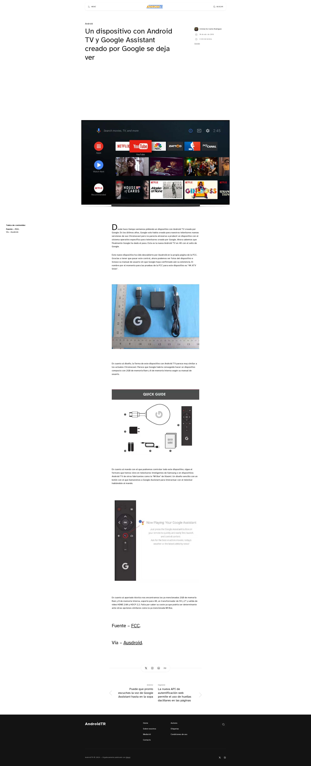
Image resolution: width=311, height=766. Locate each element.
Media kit (147, 734)
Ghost (128, 757)
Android (89, 24)
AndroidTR (95, 724)
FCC (135, 625)
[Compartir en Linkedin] (159, 668)
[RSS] (225, 757)
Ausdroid (132, 642)
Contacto (147, 740)
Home (145, 723)
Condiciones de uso (179, 734)
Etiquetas (175, 729)
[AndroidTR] (154, 6)
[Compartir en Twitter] (146, 668)
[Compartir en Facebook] (152, 668)
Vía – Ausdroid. (12, 232)
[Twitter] (220, 757)
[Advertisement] (155, 94)
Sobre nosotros (149, 729)
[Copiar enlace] (165, 668)
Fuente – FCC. (12, 229)
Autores (174, 723)
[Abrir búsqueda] (223, 724)
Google (197, 44)
